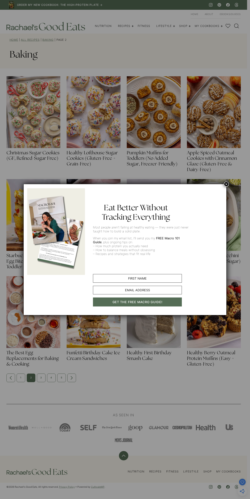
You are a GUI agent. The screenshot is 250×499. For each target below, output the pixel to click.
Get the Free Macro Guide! (137, 302)
